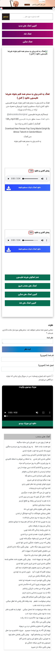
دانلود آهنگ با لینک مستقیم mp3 (30, 187)
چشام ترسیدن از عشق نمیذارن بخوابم (36, 471)
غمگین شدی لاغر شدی (41, 459)
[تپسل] (1, 8)
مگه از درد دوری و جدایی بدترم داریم (36, 592)
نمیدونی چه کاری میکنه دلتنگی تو (37, 643)
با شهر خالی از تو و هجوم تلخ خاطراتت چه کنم (33, 567)
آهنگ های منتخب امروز (27, 286)
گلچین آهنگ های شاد (27, 303)
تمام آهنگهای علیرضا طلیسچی (27, 277)
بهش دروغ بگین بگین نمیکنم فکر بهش (36, 597)
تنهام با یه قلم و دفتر (13, 609)
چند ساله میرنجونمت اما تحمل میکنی (36, 609)
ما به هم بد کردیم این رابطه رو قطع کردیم (34, 501)
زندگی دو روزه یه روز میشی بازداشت (36, 517)
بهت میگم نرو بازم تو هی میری (38, 480)
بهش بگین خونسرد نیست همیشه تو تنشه (34, 580)
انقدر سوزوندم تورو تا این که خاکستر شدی (34, 584)
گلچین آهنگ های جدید (27, 26)
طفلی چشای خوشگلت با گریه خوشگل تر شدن (33, 513)
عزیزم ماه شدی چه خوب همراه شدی (36, 450)
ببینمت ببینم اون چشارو (41, 505)
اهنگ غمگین (27, 42)
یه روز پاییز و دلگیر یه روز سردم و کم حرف (34, 463)
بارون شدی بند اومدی (21, 572)
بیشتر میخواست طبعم (42, 601)
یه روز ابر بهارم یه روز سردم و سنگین (19, 446)
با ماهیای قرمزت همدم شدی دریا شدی (35, 534)
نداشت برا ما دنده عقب (41, 605)
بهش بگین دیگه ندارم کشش (17, 547)
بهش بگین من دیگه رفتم (41, 622)
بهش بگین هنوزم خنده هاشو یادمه (18, 559)
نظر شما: (50, 337)
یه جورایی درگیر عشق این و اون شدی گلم (34, 638)
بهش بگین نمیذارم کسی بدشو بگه (37, 476)
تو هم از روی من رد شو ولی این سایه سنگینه (33, 442)
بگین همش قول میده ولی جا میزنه (37, 555)
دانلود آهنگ (45, 119)
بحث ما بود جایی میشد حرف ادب (37, 613)
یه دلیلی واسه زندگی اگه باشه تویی (37, 530)
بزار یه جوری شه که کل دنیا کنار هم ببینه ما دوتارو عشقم (29, 521)
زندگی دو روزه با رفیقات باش (39, 526)
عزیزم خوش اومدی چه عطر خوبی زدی (36, 484)
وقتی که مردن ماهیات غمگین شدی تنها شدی (33, 542)
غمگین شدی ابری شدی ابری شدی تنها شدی (33, 563)
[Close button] (53, 8)
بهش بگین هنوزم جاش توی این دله (37, 509)
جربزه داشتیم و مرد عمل (14, 630)
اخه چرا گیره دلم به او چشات (39, 488)
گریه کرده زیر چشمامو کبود (40, 634)
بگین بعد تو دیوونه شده (41, 559)
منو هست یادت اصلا (42, 446)
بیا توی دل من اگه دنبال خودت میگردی (35, 492)
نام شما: (51, 355)
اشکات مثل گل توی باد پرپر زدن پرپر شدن (34, 496)
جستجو (5, 16)
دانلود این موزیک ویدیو (27, 423)
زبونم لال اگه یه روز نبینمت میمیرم (37, 630)
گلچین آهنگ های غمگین (27, 294)
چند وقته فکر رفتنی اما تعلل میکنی (19, 601)
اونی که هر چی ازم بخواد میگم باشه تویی (35, 538)
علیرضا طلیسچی (25, 119)
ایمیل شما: (50, 365)
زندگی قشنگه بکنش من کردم (39, 576)
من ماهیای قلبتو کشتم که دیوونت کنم (36, 551)
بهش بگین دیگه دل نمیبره (40, 647)
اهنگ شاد (27, 34)
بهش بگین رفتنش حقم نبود (18, 634)
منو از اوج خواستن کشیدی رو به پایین (36, 455)
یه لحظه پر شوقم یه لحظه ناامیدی (18, 459)
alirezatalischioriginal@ (17, 114)
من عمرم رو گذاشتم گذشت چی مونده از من (34, 467)
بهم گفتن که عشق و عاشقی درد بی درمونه (34, 626)
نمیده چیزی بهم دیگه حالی (40, 547)
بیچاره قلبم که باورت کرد (41, 572)
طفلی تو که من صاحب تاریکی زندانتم (36, 588)
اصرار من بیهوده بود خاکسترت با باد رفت (35, 618)
